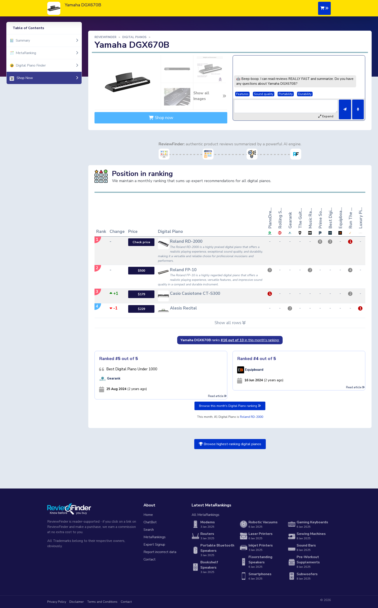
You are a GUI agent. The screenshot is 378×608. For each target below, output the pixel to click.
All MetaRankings (205, 514)
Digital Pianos (134, 37)
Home (148, 514)
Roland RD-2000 (251, 417)
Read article (216, 396)
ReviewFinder (105, 37)
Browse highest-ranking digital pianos (232, 444)
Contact (150, 559)
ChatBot (150, 522)
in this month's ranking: (250, 340)
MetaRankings (155, 537)
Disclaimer (76, 602)
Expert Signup (154, 544)
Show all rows (228, 323)
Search (149, 529)
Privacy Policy (56, 602)
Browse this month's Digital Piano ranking (228, 406)
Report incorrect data (160, 552)
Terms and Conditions (102, 602)
